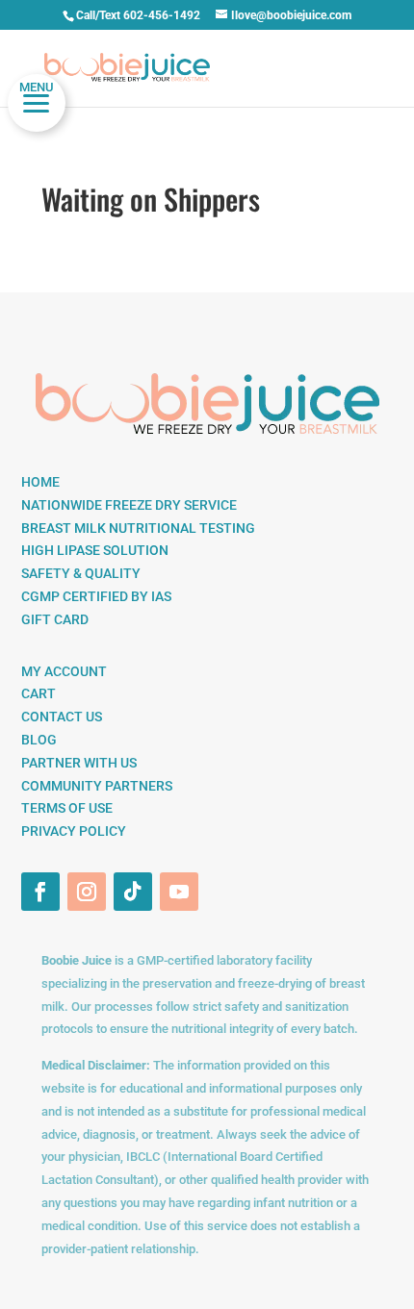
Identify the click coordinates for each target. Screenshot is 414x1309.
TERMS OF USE (67, 808)
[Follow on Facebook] (40, 891)
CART (38, 693)
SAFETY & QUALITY (81, 573)
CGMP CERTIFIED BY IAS (96, 596)
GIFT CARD (55, 619)
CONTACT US (61, 716)
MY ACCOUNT (64, 671)
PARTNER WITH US (79, 762)
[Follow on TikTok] (133, 891)
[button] (36, 103)
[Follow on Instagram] (86, 891)
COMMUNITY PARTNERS (96, 785)
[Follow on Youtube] (179, 891)
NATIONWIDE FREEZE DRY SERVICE (129, 505)
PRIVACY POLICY (73, 831)
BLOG (39, 739)
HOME (40, 482)
